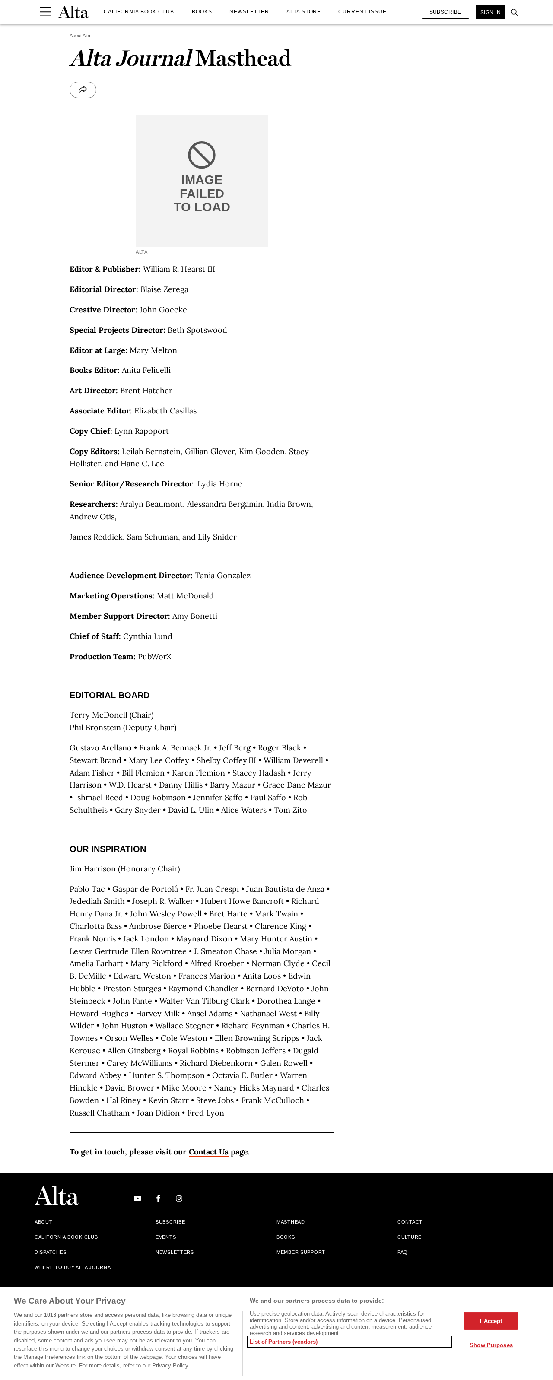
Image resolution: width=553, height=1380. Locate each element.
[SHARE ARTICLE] (83, 90)
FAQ (402, 1252)
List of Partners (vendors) (284, 1342)
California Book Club (66, 1237)
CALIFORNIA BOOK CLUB (139, 12)
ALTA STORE (303, 12)
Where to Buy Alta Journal (74, 1267)
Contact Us (209, 1152)
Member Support (300, 1252)
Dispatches (51, 1252)
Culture (409, 1237)
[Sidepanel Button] (45, 12)
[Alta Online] (73, 12)
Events (166, 1237)
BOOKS (202, 12)
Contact (410, 1221)
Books (285, 1237)
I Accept (491, 1321)
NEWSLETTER (249, 12)
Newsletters (175, 1252)
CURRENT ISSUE (362, 12)
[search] (511, 12)
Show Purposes (491, 1345)
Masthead (290, 1221)
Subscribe (445, 12)
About (44, 1221)
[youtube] (137, 1198)
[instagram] (179, 1198)
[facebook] (158, 1198)
